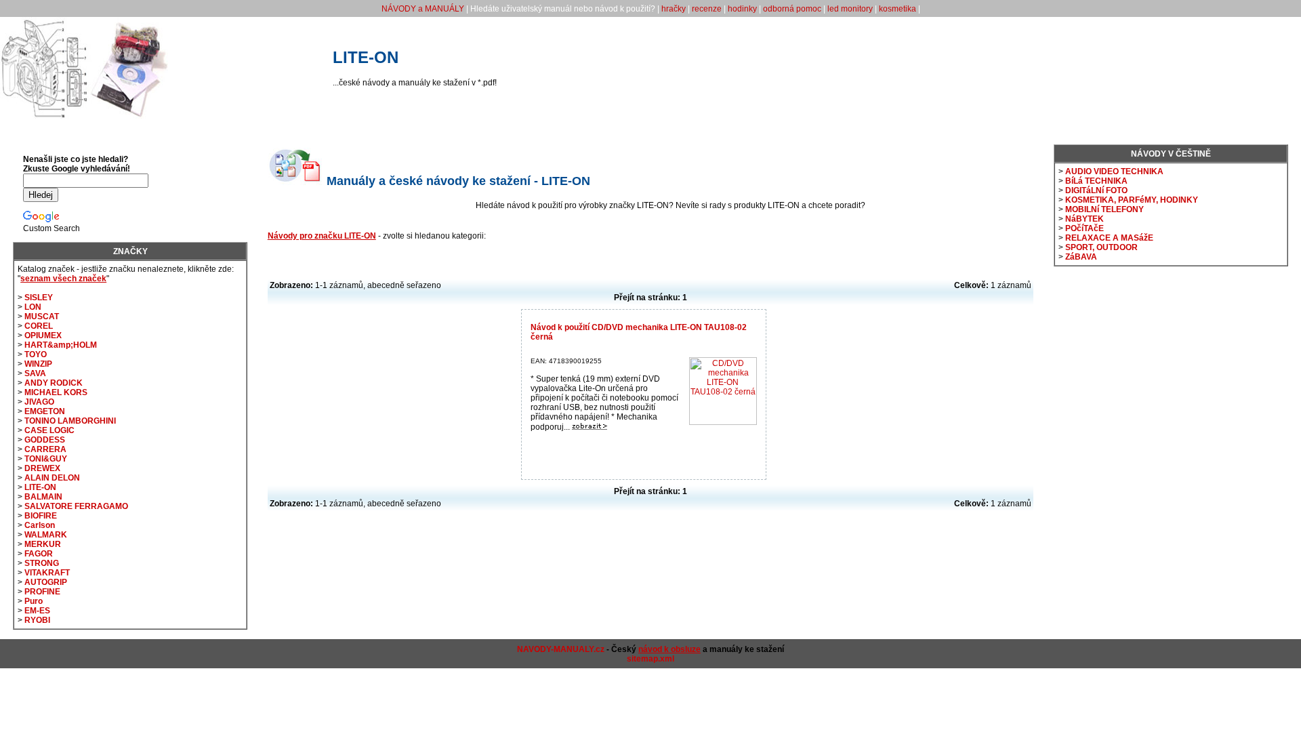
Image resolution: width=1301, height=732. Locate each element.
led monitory (850, 9)
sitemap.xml (650, 659)
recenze (707, 9)
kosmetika (897, 9)
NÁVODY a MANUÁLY (422, 9)
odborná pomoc (792, 9)
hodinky (742, 9)
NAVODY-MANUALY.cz (560, 649)
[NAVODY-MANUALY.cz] (84, 116)
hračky (673, 9)
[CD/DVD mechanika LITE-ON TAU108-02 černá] (589, 427)
